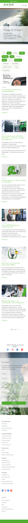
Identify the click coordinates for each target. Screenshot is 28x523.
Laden (4, 60)
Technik (22, 53)
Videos (16, 67)
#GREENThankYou (7, 67)
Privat (12, 56)
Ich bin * (3, 385)
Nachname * (5, 378)
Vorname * (4, 373)
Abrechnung (18, 60)
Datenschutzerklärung (16, 396)
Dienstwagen (6, 63)
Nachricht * (4, 392)
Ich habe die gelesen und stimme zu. (15, 397)
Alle (4, 53)
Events (10, 60)
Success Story (6, 70)
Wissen (15, 53)
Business (19, 56)
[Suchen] (23, 5)
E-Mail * (4, 382)
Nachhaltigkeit (15, 63)
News (9, 53)
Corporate (5, 56)
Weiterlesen (4, 112)
